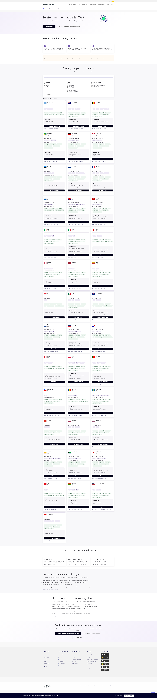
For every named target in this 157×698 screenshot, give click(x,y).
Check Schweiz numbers (54, 444)
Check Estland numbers (54, 190)
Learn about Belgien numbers (99, 128)
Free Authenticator (47, 669)
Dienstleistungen (93, 4)
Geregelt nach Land (95, 86)
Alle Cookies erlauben (129, 695)
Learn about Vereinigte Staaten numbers (101, 509)
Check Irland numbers (54, 254)
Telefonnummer (85, 4)
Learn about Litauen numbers (99, 288)
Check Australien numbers (78, 126)
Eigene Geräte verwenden (77, 659)
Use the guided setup (56, 616)
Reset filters (48, 94)
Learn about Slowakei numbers (75, 446)
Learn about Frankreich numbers (99, 193)
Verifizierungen (101, 4)
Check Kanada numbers (54, 286)
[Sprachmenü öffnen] (113, 1)
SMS (60, 659)
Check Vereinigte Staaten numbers (103, 507)
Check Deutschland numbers (78, 159)
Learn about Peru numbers (50, 384)
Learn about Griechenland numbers (52, 224)
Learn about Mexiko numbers (75, 320)
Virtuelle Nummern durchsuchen (49, 655)
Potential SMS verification (73, 91)
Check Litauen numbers (102, 286)
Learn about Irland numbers (50, 257)
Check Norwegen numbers (78, 348)
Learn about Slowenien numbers (99, 446)
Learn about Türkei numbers (50, 509)
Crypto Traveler (46, 670)
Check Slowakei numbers (78, 444)
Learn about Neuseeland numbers (100, 320)
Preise (107, 4)
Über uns (82, 685)
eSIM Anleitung (89, 654)
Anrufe (60, 657)
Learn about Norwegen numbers (75, 351)
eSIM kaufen (46, 659)
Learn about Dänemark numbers (99, 161)
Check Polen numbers (78, 381)
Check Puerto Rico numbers (54, 413)
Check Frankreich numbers (103, 190)
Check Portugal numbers (103, 381)
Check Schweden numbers (103, 413)
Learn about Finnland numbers (75, 193)
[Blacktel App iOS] (105, 660)
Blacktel (45, 8)
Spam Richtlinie (111, 685)
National (46, 86)
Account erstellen (104, 1)
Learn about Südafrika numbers (75, 478)
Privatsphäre (92, 685)
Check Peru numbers (54, 381)
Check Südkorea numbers (103, 475)
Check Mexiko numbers (78, 317)
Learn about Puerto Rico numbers (51, 415)
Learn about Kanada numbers (51, 288)
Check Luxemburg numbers (54, 317)
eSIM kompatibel (75, 663)
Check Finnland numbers (78, 190)
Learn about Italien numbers (74, 257)
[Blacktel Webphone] (105, 654)
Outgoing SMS (71, 87)
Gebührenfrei (61, 661)
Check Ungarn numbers (78, 507)
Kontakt (87, 685)
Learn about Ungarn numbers (75, 509)
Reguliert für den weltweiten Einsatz (98, 85)
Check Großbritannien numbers (78, 221)
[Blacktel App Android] (105, 657)
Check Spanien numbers (54, 475)
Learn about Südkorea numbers (99, 478)
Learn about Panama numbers (99, 351)
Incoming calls (71, 83)
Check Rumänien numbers (78, 413)
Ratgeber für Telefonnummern (49, 657)
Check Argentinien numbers (54, 126)
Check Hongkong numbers (103, 221)
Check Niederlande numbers (54, 348)
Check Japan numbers (103, 254)
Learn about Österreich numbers (51, 541)
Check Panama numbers (102, 348)
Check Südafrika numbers (78, 475)
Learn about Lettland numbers (75, 288)
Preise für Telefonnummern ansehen (92, 633)
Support (111, 4)
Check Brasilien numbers (54, 159)
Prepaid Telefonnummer (76, 654)
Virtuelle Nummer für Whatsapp (92, 659)
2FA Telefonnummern (76, 655)
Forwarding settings (72, 90)
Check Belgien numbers (102, 126)
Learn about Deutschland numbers (76, 161)
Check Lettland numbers (78, 286)
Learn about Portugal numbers (99, 384)
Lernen (77, 685)
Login (99, 1)
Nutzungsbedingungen (102, 685)
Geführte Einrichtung (72, 4)
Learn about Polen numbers (74, 384)
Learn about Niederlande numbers (52, 351)
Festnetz (47, 85)
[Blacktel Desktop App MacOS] (105, 667)
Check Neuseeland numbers (102, 317)
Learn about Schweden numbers (99, 415)
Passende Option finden (48, 654)
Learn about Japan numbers (98, 257)
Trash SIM (61, 665)
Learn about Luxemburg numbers (51, 320)
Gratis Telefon (46, 663)
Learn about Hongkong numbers (99, 224)
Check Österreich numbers (54, 538)
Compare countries (49, 26)
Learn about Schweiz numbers (51, 446)
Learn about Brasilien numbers (51, 161)
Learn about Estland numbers (51, 193)
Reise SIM (74, 661)
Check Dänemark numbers (103, 159)
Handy (46, 87)
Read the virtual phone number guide (50, 29)
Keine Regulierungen (95, 83)
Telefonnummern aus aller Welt (53, 8)
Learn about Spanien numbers (51, 478)
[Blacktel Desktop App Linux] (105, 670)
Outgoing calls (71, 85)
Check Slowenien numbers (103, 444)
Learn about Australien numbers (75, 128)
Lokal (46, 83)
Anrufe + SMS (61, 655)
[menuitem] (73, 5)
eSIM (79, 4)
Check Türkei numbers (54, 507)
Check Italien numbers (78, 254)
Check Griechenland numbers (54, 221)
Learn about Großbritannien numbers (76, 224)
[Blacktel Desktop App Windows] (105, 664)
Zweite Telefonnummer (91, 668)
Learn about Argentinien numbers (51, 128)
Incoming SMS (71, 86)
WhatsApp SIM (62, 663)
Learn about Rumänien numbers (75, 415)
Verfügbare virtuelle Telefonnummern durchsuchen (69, 26)
